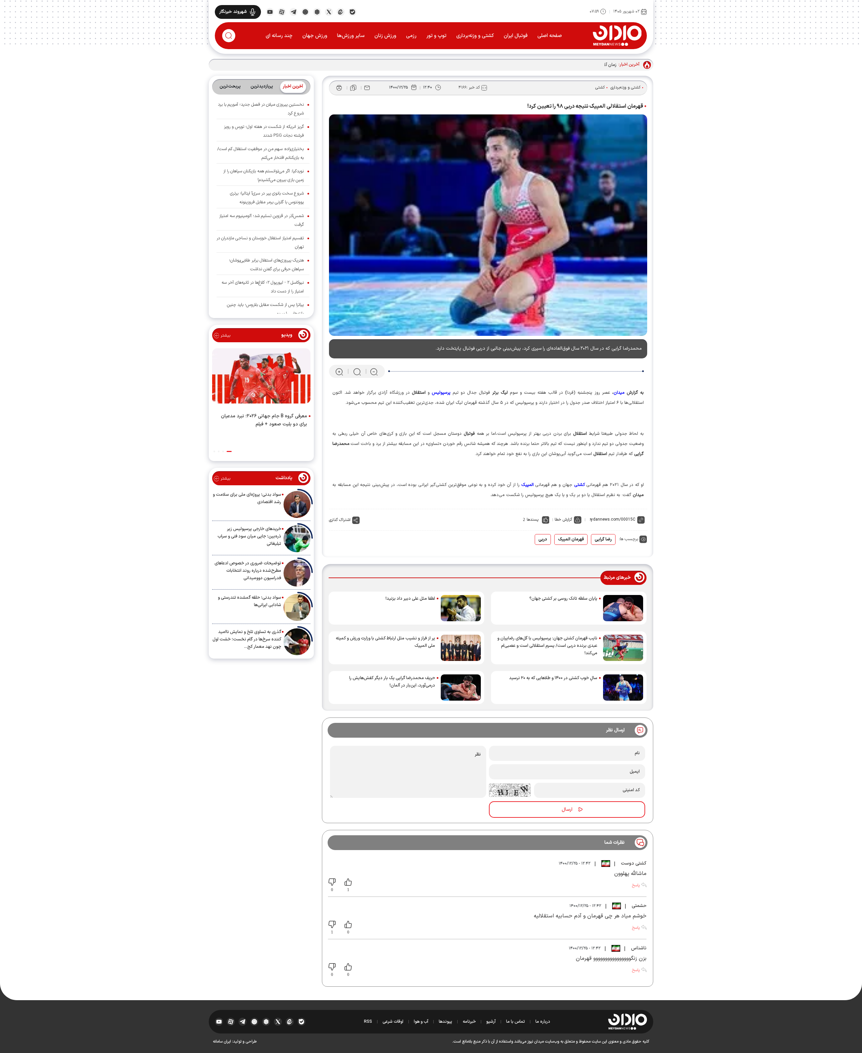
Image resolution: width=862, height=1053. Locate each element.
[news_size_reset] (356, 371)
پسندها (532, 520)
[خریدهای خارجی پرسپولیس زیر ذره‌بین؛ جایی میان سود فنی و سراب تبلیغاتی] (297, 538)
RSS (368, 1021)
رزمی (411, 36)
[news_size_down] (374, 371)
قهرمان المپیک (571, 539)
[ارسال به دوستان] (367, 87)
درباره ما (542, 1021)
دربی (542, 539)
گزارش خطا (563, 520)
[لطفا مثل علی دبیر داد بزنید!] (461, 608)
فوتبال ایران (516, 36)
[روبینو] (305, 11)
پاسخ (636, 885)
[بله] (352, 11)
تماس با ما (515, 1021)
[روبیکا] (317, 11)
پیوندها (445, 1021)
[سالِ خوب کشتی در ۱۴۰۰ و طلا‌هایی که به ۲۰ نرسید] (623, 687)
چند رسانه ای (279, 36)
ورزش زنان (385, 36)
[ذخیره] (353, 87)
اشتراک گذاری (340, 520)
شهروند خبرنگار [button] (233, 11)
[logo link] (617, 35)
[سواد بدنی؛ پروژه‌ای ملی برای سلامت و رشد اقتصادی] (297, 504)
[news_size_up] (339, 371)
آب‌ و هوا (421, 1021)
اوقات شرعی (393, 1021)
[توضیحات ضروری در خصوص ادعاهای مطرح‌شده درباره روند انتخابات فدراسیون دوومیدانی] (297, 573)
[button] (229, 451)
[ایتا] (340, 11)
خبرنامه (469, 1021)
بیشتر (224, 335)
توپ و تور (436, 36)
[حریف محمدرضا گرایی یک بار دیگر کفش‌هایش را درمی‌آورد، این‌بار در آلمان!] (461, 687)
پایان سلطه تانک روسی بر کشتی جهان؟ (563, 598)
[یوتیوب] (270, 11)
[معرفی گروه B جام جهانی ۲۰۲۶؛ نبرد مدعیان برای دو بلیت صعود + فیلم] (261, 377)
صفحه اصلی (549, 36)
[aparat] (281, 11)
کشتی (600, 87)
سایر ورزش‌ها (351, 36)
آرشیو (491, 1021)
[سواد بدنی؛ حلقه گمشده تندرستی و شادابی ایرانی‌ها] (297, 607)
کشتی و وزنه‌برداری (475, 36)
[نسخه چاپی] (339, 87)
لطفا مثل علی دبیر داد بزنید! (410, 598)
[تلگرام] (293, 11)
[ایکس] (329, 11)
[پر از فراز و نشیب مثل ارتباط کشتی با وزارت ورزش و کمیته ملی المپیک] (461, 648)
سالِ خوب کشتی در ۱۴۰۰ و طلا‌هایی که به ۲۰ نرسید (553, 678)
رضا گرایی (603, 539)
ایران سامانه (222, 1042)
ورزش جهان (314, 36)
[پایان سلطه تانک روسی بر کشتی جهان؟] (623, 608)
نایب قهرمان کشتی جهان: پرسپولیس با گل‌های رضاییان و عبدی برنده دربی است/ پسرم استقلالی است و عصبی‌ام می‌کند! (547, 646)
